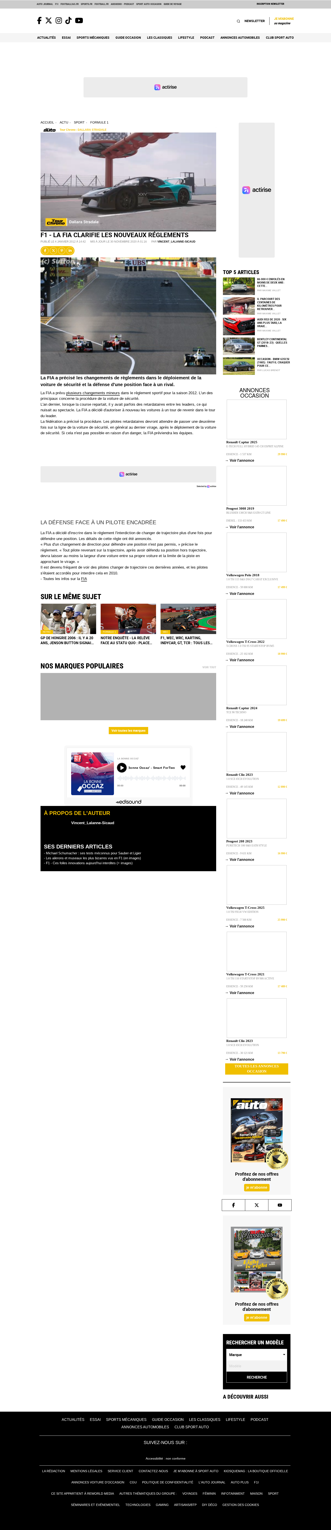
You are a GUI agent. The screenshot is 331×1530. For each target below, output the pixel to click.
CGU (133, 1482)
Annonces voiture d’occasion (97, 1482)
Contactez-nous (153, 1471)
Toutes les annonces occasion (257, 1068)
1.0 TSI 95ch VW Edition (242, 912)
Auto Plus (240, 1482)
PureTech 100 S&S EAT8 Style (246, 845)
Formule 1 (99, 122)
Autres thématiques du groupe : (148, 1493)
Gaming (162, 1505)
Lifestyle (186, 37)
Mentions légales (86, 1471)
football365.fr (70, 4)
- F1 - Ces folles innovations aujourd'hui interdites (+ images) (88, 863)
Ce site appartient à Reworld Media (82, 1493)
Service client (120, 1471)
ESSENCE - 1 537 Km (239, 454)
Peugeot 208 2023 (239, 841)
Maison (256, 1493)
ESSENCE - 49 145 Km (239, 786)
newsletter (255, 21)
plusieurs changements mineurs (93, 393)
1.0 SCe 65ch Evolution (242, 779)
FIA (84, 579)
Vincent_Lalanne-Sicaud (176, 241)
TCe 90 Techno (236, 712)
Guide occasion (128, 37)
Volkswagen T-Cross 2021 (245, 974)
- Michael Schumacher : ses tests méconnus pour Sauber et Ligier (92, 853)
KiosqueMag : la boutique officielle (256, 1471)
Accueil (47, 122)
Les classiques (159, 37)
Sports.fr (86, 4)
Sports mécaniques (93, 37)
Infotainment (233, 1493)
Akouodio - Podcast (122, 4)
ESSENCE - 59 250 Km (239, 986)
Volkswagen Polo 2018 (242, 575)
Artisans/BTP (185, 1505)
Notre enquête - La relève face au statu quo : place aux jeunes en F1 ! (125, 640)
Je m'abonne (284, 20)
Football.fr (102, 4)
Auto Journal (45, 4)
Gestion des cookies (240, 1505)
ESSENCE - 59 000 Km (239, 587)
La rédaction (53, 1471)
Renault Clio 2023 (239, 774)
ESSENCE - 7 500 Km (239, 919)
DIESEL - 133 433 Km (239, 520)
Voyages (189, 1493)
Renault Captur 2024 (241, 708)
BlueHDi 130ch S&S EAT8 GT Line (248, 512)
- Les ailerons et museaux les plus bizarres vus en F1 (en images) (92, 858)
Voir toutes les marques (128, 730)
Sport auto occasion (148, 4)
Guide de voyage (172, 4)
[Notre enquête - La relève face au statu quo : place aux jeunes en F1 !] (128, 619)
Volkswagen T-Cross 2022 (245, 642)
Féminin (209, 1493)
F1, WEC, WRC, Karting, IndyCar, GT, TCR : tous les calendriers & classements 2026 (187, 640)
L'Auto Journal (212, 1482)
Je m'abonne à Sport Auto (195, 1471)
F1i (56, 4)
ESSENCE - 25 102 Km (239, 653)
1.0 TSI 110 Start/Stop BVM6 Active (250, 978)
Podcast (207, 37)
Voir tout (209, 667)
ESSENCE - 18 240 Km (239, 720)
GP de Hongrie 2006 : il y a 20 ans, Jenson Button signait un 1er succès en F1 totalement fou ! (67, 640)
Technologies (137, 1505)
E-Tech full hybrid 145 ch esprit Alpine (254, 446)
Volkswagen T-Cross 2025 (245, 907)
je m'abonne (256, 1187)
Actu (64, 122)
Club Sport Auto (280, 37)
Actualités (46, 37)
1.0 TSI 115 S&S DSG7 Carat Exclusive (252, 579)
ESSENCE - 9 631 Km (239, 853)
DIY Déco (209, 1505)
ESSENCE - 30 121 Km (239, 1053)
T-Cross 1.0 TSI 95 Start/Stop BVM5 (250, 646)
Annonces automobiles (240, 37)
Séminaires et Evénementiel (95, 1505)
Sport (79, 122)
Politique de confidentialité (167, 1482)
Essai (66, 37)
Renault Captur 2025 (241, 442)
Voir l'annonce (240, 460)
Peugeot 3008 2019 (240, 508)
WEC (165, 632)
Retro (47, 632)
